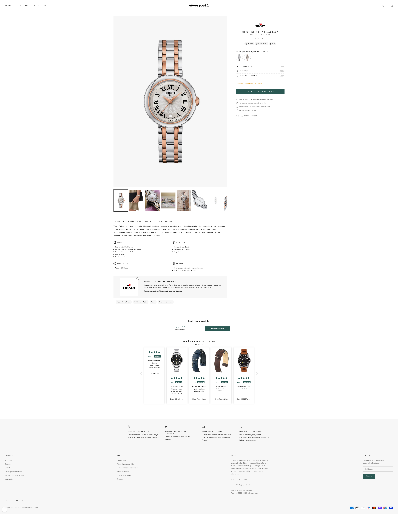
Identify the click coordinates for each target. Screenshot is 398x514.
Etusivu (8, 5)
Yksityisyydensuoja (124, 475)
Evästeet (120, 479)
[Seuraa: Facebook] (6, 501)
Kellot (19, 5)
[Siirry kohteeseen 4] (168, 200)
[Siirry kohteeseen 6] (199, 200)
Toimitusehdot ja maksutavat (127, 468)
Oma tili (8, 464)
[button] (141, 373)
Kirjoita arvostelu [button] (217, 328)
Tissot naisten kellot (165, 302)
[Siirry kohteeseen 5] (184, 200)
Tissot (153, 302)
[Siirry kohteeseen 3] (152, 200)
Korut (37, 5)
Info (45, 5)
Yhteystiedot (10, 460)
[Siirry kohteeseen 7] (215, 200)
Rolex (28, 5)
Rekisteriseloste (123, 472)
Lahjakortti (9, 479)
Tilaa (369, 476)
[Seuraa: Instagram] (11, 501)
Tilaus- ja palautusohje (125, 464)
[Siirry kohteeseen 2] (136, 200)
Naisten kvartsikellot (123, 302)
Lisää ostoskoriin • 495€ (260, 92)
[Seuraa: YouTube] (17, 501)
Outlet (7, 468)
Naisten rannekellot (140, 302)
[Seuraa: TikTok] (22, 501)
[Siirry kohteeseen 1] (120, 200)
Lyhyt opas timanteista (13, 472)
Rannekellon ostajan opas (14, 475)
